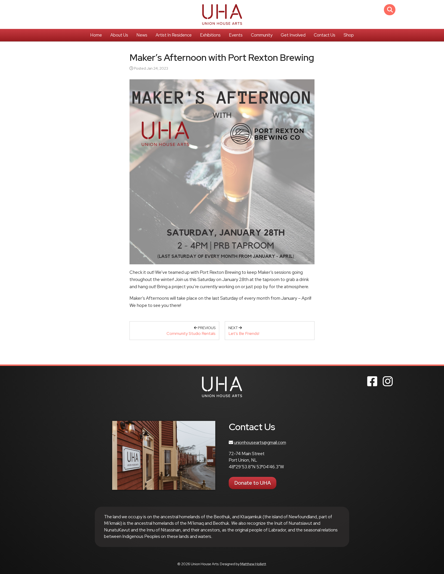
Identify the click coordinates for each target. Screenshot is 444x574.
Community (261, 35)
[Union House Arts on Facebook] (372, 381)
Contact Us (324, 35)
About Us (119, 35)
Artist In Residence (174, 35)
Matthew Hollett (253, 564)
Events (236, 35)
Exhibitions (210, 35)
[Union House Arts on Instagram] (388, 381)
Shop (349, 35)
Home (96, 35)
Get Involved (293, 35)
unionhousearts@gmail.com (260, 442)
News (141, 35)
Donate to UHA (252, 483)
